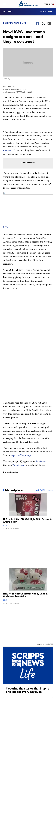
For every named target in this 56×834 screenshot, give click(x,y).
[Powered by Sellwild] (49, 644)
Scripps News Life (15, 23)
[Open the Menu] (4, 4)
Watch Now (48, 4)
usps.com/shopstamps (21, 455)
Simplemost (41, 461)
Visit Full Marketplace (44, 490)
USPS (13, 79)
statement (7, 150)
